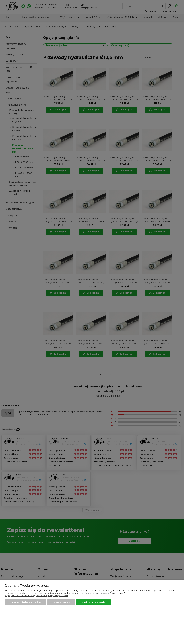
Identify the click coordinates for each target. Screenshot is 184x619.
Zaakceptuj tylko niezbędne (26, 602)
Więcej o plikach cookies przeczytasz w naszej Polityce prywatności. (36, 595)
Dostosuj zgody (61, 602)
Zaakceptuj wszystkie (93, 602)
